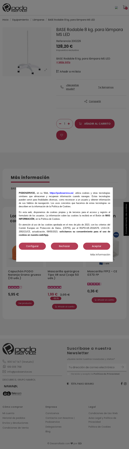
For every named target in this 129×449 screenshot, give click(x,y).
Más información (100, 254)
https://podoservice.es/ (61, 193)
